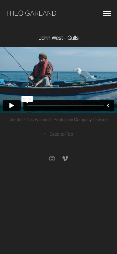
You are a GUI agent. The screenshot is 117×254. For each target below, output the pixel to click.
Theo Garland (31, 13)
